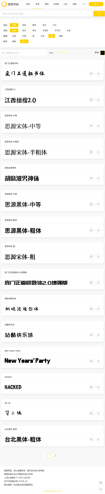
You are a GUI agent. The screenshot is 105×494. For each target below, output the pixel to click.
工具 (65, 4)
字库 (37, 4)
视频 (75, 4)
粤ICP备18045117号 (53, 491)
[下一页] (61, 456)
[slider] (66, 53)
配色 (47, 4)
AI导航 (56, 4)
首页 (28, 4)
